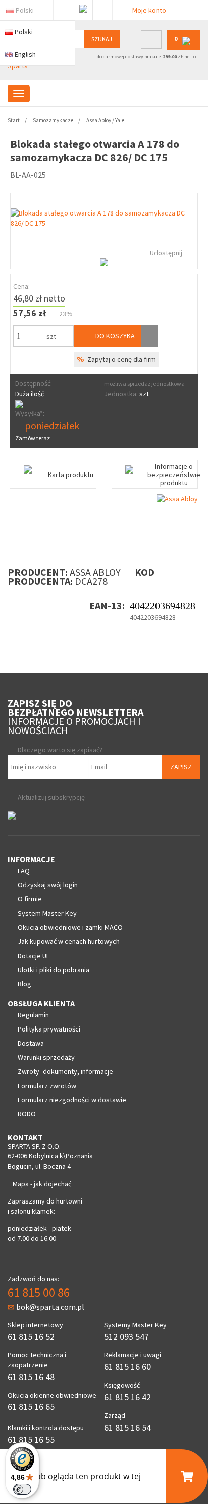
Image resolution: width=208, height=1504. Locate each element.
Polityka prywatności (49, 1029)
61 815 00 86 (39, 1292)
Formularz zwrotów (47, 1085)
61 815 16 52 (31, 1336)
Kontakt (102, 8)
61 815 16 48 (31, 1377)
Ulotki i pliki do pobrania (53, 969)
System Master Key (47, 913)
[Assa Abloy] (177, 498)
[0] (183, 48)
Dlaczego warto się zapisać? (60, 749)
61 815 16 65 (31, 1406)
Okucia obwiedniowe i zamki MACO (70, 927)
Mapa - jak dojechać (42, 1183)
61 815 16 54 (127, 1427)
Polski (24, 10)
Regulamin (33, 1014)
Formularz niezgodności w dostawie (72, 1099)
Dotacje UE (34, 955)
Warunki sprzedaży (46, 1057)
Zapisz (181, 766)
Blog (24, 984)
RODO (27, 1114)
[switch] (22, 1489)
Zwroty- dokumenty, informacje (65, 1071)
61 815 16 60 (127, 1366)
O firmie (30, 899)
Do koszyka (114, 335)
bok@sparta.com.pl (50, 1307)
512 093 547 (126, 1336)
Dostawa (31, 1043)
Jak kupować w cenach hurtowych (69, 941)
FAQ (24, 870)
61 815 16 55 (31, 1439)
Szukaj (101, 39)
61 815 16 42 (127, 1397)
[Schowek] (149, 336)
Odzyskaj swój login (48, 884)
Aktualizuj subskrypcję (51, 797)
